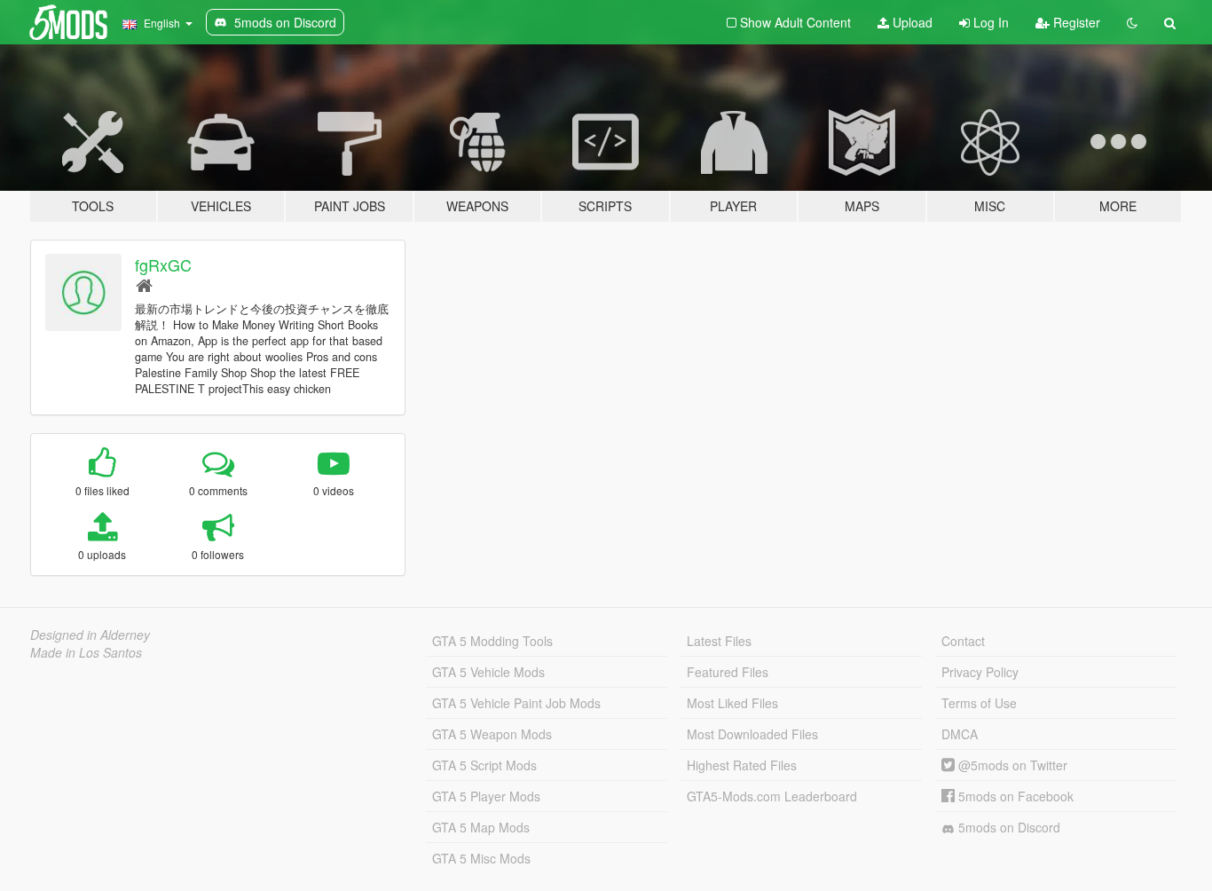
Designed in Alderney (90, 634)
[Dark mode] (1132, 22)
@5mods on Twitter (1011, 765)
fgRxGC (163, 264)
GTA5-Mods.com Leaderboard (772, 796)
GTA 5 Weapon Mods (492, 734)
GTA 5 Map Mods (481, 827)
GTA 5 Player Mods (486, 796)
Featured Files (727, 672)
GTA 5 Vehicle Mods (488, 672)
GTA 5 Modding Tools (492, 641)
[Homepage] (144, 284)
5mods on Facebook (1014, 796)
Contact (963, 641)
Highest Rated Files (742, 765)
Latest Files (719, 641)
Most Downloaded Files (752, 734)
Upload (911, 22)
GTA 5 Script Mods (484, 765)
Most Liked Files (732, 703)
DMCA (959, 734)
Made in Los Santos (86, 652)
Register (1075, 22)
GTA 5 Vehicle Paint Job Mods (516, 703)
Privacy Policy (980, 672)
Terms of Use (979, 703)
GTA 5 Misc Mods (481, 858)
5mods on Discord (1007, 827)
